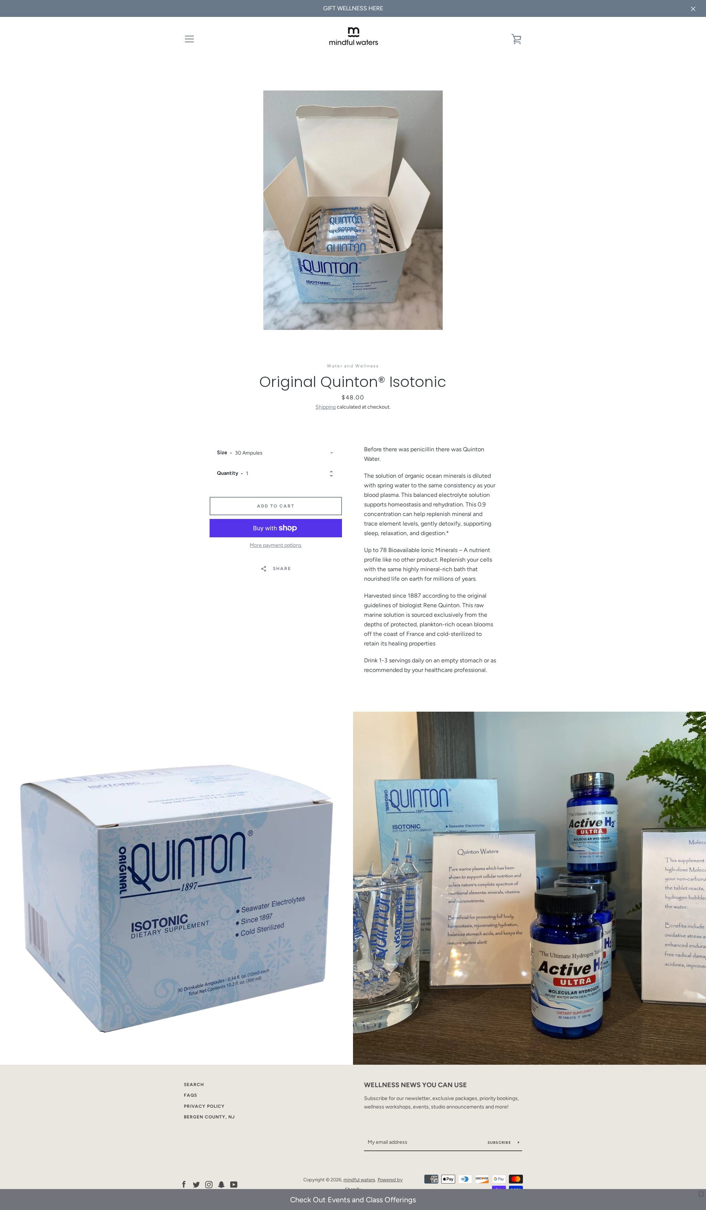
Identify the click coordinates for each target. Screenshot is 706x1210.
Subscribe (500, 1142)
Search (194, 1084)
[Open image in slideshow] (353, 210)
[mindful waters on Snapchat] (221, 1184)
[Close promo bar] (701, 1194)
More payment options (276, 545)
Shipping (325, 407)
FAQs (190, 1095)
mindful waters (359, 1179)
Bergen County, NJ (209, 1117)
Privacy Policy (204, 1106)
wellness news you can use (415, 1085)
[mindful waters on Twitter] (196, 1184)
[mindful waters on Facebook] (184, 1184)
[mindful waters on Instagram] (209, 1184)
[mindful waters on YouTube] (234, 1184)
